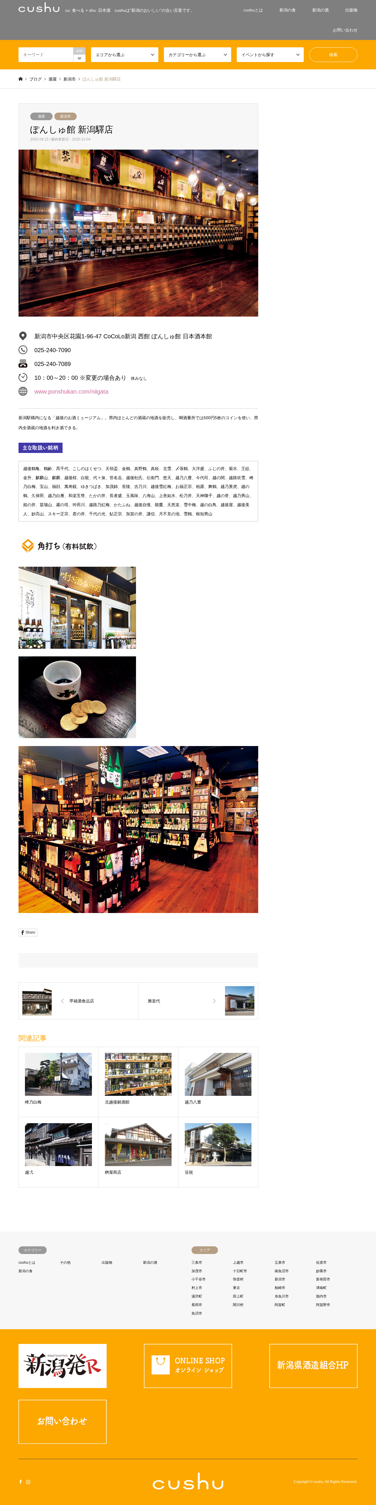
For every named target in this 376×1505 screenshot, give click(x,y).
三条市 (197, 1262)
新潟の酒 (320, 10)
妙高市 (321, 1271)
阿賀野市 (323, 1305)
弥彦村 (238, 1279)
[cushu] (188, 1486)
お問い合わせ (345, 30)
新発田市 (323, 1279)
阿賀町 (280, 1305)
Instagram (28, 1482)
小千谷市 (199, 1279)
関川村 (238, 1305)
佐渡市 (321, 1262)
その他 (65, 1262)
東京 (236, 1288)
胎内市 (321, 1296)
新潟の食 (287, 10)
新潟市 (65, 116)
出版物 (351, 10)
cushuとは (253, 10)
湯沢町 (197, 1296)
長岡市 (197, 1305)
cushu (318, 1482)
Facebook (21, 1482)
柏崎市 (280, 1288)
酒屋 (41, 116)
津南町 (321, 1288)
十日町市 (240, 1271)
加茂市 (197, 1271)
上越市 (238, 1262)
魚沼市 (197, 1313)
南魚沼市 (282, 1271)
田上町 (238, 1296)
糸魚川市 (282, 1296)
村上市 (197, 1288)
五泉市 (280, 1262)
